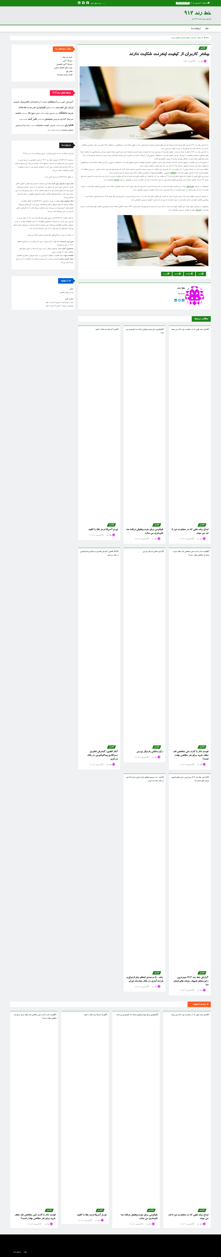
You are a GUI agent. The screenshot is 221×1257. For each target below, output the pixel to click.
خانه (207, 28)
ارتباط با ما (195, 28)
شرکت (198, 210)
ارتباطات (173, 173)
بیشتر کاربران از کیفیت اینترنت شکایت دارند (186, 38)
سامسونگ (24, 113)
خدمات (116, 180)
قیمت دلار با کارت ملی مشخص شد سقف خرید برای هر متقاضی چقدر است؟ (190, 755)
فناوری (68, 125)
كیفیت (46, 125)
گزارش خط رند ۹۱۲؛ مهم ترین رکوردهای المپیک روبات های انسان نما (190, 981)
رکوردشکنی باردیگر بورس (149, 751)
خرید (70, 113)
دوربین (52, 113)
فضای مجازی (23, 119)
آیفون (63, 102)
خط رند (200, 62)
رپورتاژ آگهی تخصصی (64, 64)
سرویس (56, 119)
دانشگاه (63, 113)
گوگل (49, 130)
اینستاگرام (52, 108)
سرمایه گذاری (66, 119)
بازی (48, 108)
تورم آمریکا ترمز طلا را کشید (103, 529)
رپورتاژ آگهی (67, 61)
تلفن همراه (31, 108)
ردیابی (38, 113)
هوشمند (64, 130)
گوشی (52, 130)
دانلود (56, 113)
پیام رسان (58, 130)
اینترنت (165, 274)
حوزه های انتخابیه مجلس (63, 68)
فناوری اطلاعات (60, 125)
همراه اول (190, 187)
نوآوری (23, 126)
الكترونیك (24, 102)
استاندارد (34, 102)
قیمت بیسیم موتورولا (64, 75)
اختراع (59, 102)
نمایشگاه (28, 125)
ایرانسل (176, 274)
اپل (65, 107)
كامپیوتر (52, 125)
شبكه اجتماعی (40, 119)
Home (206, 38)
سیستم (48, 119)
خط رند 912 (197, 14)
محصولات (39, 125)
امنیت (16, 102)
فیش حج (69, 71)
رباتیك (43, 113)
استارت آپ (43, 102)
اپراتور (200, 274)
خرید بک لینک (67, 57)
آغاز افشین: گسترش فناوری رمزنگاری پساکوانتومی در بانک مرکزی (102, 755)
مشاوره (33, 125)
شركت (32, 119)
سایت (18, 113)
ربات (47, 113)
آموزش (69, 102)
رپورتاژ (31, 113)
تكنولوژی (41, 107)
